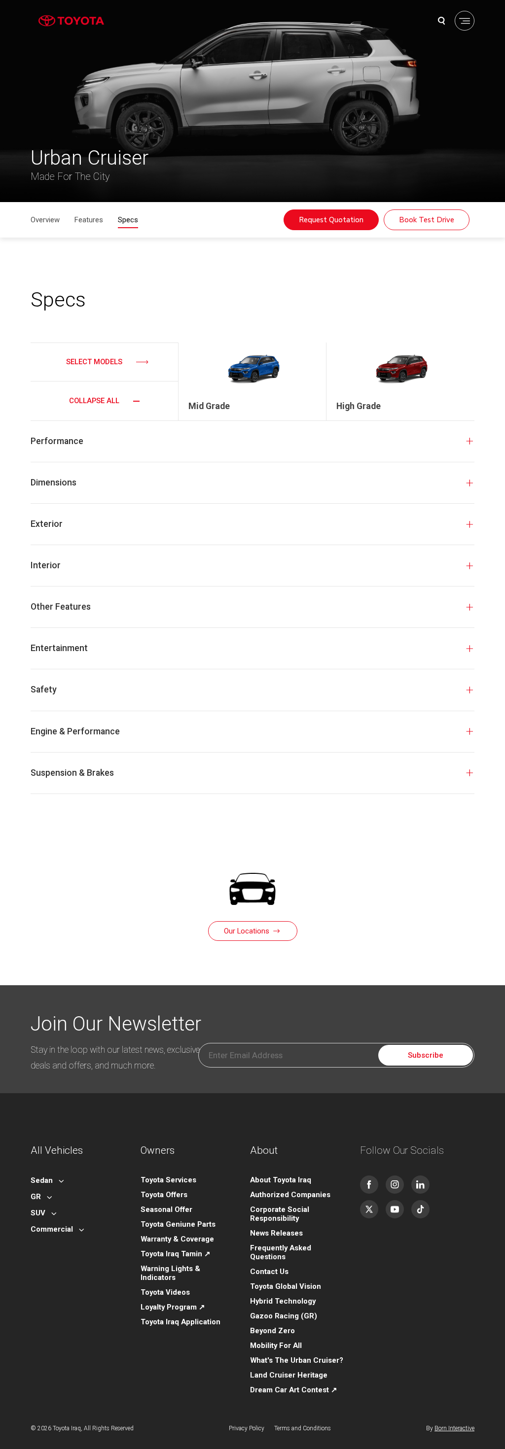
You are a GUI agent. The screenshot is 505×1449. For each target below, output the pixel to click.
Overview (45, 219)
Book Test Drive (426, 220)
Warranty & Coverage (177, 1239)
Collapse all (94, 400)
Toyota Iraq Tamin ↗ (176, 1253)
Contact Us (269, 1271)
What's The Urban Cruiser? (296, 1360)
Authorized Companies (290, 1194)
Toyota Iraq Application (180, 1321)
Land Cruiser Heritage (288, 1375)
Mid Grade (209, 406)
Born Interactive (454, 1428)
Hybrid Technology (283, 1301)
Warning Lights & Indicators (170, 1273)
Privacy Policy (246, 1428)
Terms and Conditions (302, 1428)
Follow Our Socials (402, 1150)
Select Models (94, 361)
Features (88, 219)
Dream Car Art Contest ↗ (293, 1389)
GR (36, 1196)
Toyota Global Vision (285, 1286)
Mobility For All (276, 1345)
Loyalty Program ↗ (173, 1307)
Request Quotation (331, 220)
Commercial (52, 1229)
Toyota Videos (165, 1292)
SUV (38, 1212)
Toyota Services (168, 1179)
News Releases (276, 1233)
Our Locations (246, 931)
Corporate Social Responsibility (279, 1214)
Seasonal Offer (166, 1209)
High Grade (358, 406)
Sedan (42, 1180)
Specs (128, 219)
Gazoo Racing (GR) (283, 1315)
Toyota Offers (164, 1194)
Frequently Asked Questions (280, 1252)
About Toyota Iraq (280, 1179)
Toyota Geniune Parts (178, 1224)
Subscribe (425, 1055)
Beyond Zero (272, 1330)
